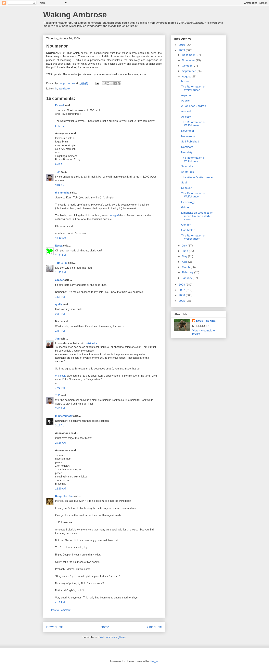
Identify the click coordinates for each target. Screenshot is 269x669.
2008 (182, 284)
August (186, 76)
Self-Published (190, 141)
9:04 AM (60, 185)
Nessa (58, 245)
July (185, 245)
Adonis (185, 100)
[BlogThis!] (108, 83)
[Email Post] (97, 83)
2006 (182, 295)
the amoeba (62, 192)
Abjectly (186, 116)
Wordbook (64, 88)
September (189, 71)
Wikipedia (91, 343)
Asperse (186, 95)
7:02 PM (60, 387)
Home (105, 627)
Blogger (154, 661)
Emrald (59, 105)
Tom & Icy (61, 262)
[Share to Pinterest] (119, 83)
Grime (185, 207)
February (188, 272)
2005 (182, 300)
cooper (59, 279)
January (187, 277)
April (185, 261)
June (185, 250)
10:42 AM (60, 238)
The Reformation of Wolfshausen (193, 88)
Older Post (154, 627)
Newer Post (54, 627)
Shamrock (187, 171)
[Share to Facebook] (115, 83)
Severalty (187, 166)
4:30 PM (60, 331)
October (187, 65)
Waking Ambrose (75, 14)
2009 (182, 50)
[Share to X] (112, 83)
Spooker (186, 187)
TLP (57, 171)
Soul (184, 182)
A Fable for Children (193, 105)
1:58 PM (60, 296)
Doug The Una (63, 496)
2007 (182, 289)
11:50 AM (60, 272)
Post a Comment (60, 610)
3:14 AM (60, 425)
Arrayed (186, 111)
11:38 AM (60, 255)
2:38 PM (60, 314)
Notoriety (186, 152)
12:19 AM (60, 488)
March (186, 267)
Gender (186, 224)
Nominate (187, 146)
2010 (182, 44)
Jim (57, 338)
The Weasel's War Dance (197, 177)
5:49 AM (60, 125)
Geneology (188, 202)
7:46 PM (60, 408)
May (185, 256)
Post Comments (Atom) (111, 637)
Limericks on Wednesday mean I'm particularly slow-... (196, 216)
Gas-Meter (188, 230)
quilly (58, 304)
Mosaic (185, 81)
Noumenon (188, 136)
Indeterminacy (63, 415)
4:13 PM (60, 602)
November (189, 60)
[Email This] (104, 83)
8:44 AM (60, 164)
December (189, 54)
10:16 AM (60, 442)
